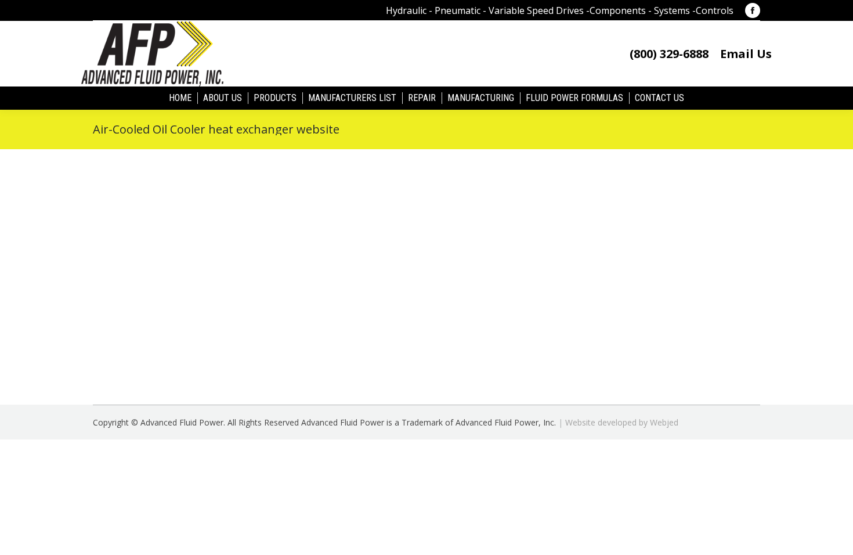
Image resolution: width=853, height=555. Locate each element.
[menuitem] (180, 98)
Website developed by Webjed (621, 422)
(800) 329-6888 (669, 54)
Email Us (746, 54)
